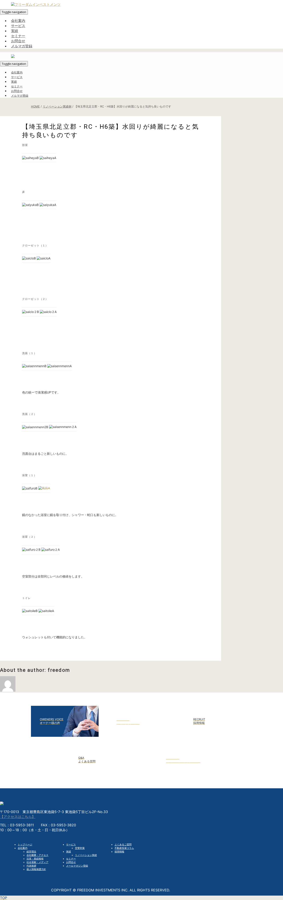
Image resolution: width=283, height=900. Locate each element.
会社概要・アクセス (37, 855)
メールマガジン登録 (77, 865)
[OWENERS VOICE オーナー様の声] (65, 735)
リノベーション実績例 (57, 106)
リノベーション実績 (86, 855)
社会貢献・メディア (37, 862)
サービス (71, 844)
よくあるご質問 (123, 844)
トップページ (25, 844)
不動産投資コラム (124, 848)
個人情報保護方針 (36, 869)
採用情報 (119, 851)
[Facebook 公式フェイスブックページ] (180, 774)
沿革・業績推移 (35, 858)
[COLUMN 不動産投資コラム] (141, 735)
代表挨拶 (31, 865)
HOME (35, 106)
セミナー (71, 858)
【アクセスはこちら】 (17, 816)
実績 (68, 851)
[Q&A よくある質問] (103, 774)
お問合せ (71, 862)
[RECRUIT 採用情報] (218, 735)
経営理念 (31, 851)
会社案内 (22, 848)
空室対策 (80, 848)
